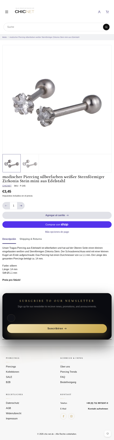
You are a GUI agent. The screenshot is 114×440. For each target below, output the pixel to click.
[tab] (11, 240)
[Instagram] (71, 416)
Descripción (9, 239)
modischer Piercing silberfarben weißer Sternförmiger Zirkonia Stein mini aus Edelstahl (44, 37)
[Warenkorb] (107, 12)
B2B (8, 382)
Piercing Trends (68, 372)
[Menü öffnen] (7, 12)
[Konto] (99, 12)
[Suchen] (106, 27)
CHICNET (7, 186)
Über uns (65, 366)
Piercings (11, 366)
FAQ (62, 377)
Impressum (12, 418)
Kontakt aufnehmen (98, 409)
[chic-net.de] (24, 11)
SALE (9, 377)
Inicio (4, 37)
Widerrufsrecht (13, 413)
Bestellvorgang (68, 382)
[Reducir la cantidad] (6, 205)
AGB (8, 408)
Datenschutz (12, 403)
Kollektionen (12, 372)
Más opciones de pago (57, 232)
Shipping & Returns (31, 239)
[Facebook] (63, 416)
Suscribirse (55, 328)
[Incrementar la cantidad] (21, 205)
